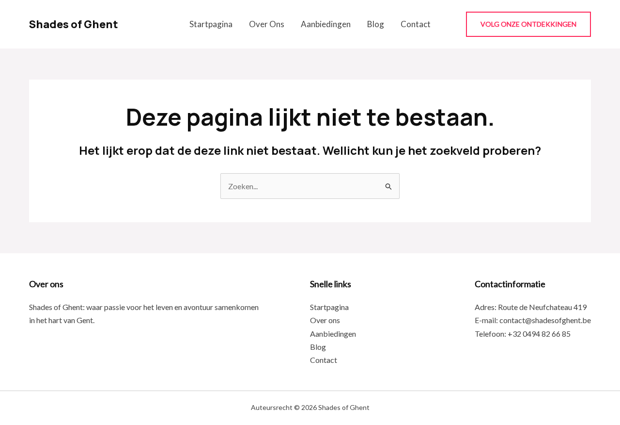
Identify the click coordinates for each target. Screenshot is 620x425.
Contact (416, 24)
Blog (375, 24)
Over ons (266, 24)
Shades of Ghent (73, 24)
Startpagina (210, 24)
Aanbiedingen (326, 24)
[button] (528, 24)
